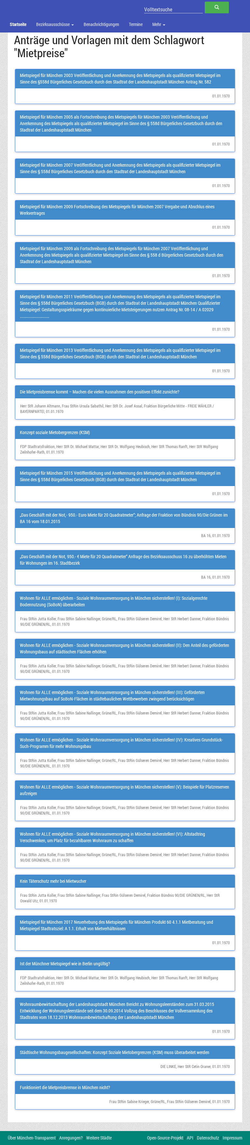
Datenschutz (208, 1138)
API (190, 1138)
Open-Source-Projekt (165, 1138)
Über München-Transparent (32, 1138)
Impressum (232, 1138)
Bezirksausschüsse (53, 24)
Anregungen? (71, 1138)
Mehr (157, 24)
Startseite (18, 24)
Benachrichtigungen (101, 24)
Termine (136, 24)
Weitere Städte (99, 1138)
